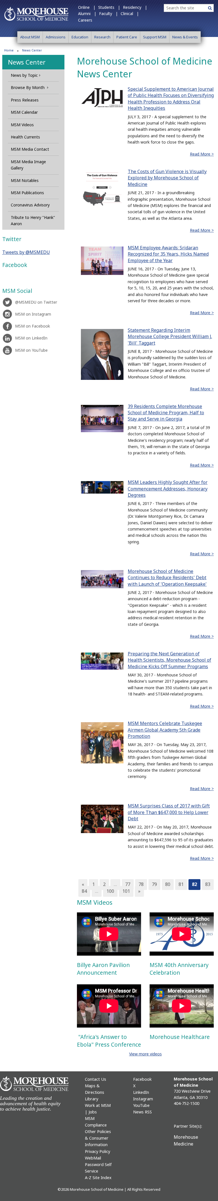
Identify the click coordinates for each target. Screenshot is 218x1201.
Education (80, 37)
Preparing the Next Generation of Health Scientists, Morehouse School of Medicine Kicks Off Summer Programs (169, 660)
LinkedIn (141, 1092)
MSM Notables (25, 180)
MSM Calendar (24, 112)
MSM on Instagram (33, 314)
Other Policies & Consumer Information (98, 1138)
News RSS (142, 1112)
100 (110, 891)
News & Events (185, 37)
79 (154, 884)
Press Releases (25, 100)
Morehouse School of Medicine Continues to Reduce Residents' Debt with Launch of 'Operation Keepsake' (167, 577)
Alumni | (87, 13)
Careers (85, 20)
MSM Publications (27, 192)
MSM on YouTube (31, 350)
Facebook (142, 1079)
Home (9, 50)
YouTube (141, 1105)
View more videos (145, 1054)
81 (181, 884)
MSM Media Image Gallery (28, 165)
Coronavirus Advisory (30, 205)
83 (207, 884)
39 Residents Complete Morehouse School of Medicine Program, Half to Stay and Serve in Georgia (166, 412)
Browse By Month (28, 87)
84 (84, 891)
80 (167, 884)
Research (102, 37)
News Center (26, 62)
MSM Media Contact (30, 149)
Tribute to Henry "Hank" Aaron (33, 220)
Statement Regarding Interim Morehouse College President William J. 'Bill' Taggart (170, 336)
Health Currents (25, 137)
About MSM (30, 37)
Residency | (135, 7)
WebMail (93, 1158)
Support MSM (154, 37)
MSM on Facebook (32, 326)
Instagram (143, 1098)
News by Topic (24, 75)
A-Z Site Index (98, 1177)
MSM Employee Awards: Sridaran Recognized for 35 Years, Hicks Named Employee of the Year (168, 254)
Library (91, 1098)
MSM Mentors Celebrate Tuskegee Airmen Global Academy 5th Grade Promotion (165, 729)
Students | (109, 7)
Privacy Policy (97, 1151)
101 (126, 891)
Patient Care (126, 37)
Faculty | (108, 13)
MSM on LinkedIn (31, 338)
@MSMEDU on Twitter (36, 302)
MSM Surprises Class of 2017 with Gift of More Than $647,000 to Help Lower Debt (169, 812)
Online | (86, 7)
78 (141, 884)
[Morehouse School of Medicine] (36, 13)
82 (194, 884)
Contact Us (95, 1079)
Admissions (56, 37)
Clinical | (130, 13)
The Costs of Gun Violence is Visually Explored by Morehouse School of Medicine (167, 177)
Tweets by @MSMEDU (26, 252)
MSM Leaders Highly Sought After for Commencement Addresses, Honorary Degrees (167, 488)
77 (127, 884)
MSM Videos (22, 124)
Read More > (202, 154)
